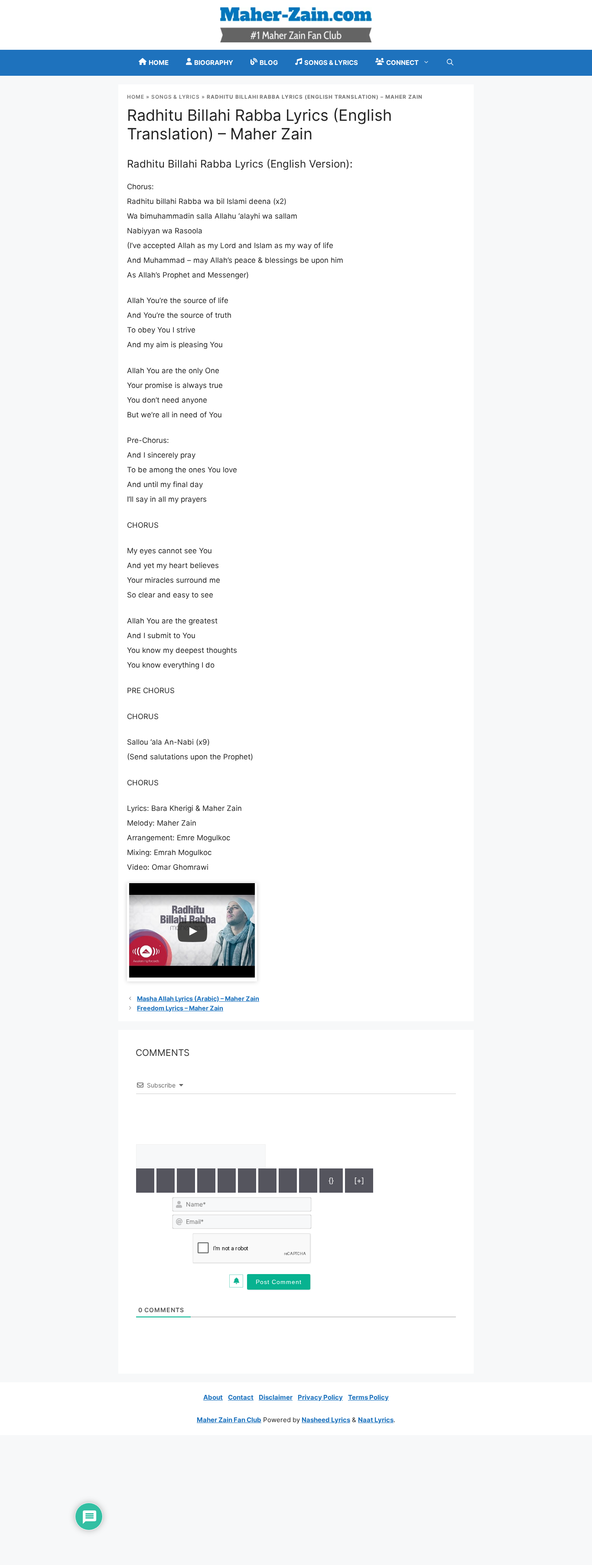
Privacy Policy (320, 1397)
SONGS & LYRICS (331, 62)
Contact (241, 1397)
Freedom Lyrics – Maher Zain (180, 1008)
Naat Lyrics (376, 1420)
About (213, 1397)
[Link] (308, 1180)
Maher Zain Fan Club (229, 1420)
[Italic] (165, 1180)
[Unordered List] (247, 1180)
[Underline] (186, 1180)
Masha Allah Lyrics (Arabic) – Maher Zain (198, 998)
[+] (359, 1180)
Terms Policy (368, 1397)
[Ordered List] (227, 1180)
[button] (450, 63)
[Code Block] (288, 1180)
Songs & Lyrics (175, 97)
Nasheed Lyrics (326, 1420)
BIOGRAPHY (213, 62)
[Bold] (145, 1180)
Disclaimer (276, 1397)
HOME (159, 62)
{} (331, 1180)
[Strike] (206, 1180)
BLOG (269, 62)
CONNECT (402, 62)
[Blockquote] (267, 1180)
